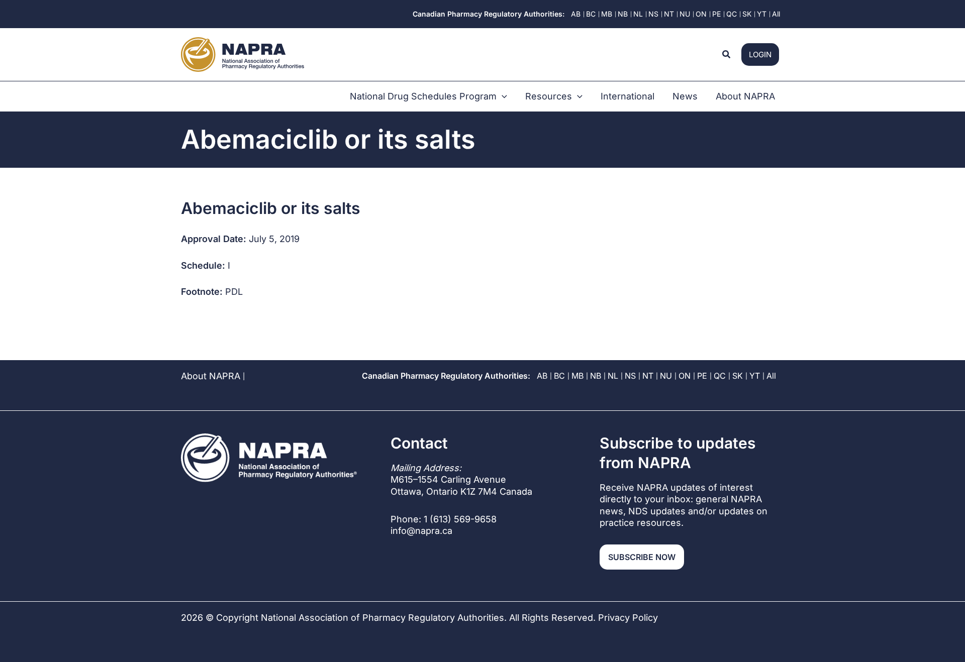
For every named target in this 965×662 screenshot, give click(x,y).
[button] (726, 54)
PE (702, 376)
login (760, 54)
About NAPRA (210, 376)
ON (685, 376)
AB (542, 376)
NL (613, 376)
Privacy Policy (628, 617)
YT (754, 376)
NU (666, 376)
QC (720, 376)
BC (559, 376)
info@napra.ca (421, 530)
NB (595, 376)
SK (737, 376)
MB (577, 376)
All (771, 376)
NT (647, 376)
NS (630, 376)
